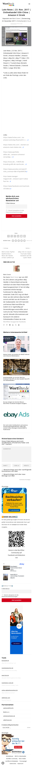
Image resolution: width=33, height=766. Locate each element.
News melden (22, 758)
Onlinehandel (21, 21)
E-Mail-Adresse (10, 203)
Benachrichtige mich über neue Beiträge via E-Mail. (13, 475)
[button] (3, 763)
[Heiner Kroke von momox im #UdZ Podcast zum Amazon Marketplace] (16, 344)
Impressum (20, 763)
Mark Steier (16, 18)
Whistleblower (9, 756)
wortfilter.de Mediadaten (11, 761)
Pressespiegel (23, 761)
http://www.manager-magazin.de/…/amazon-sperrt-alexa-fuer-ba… (15, 178)
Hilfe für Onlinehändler (20, 756)
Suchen (28, 727)
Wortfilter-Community (11, 758)
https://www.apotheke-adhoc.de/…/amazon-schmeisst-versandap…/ (14, 154)
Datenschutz (13, 763)
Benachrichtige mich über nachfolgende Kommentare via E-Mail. (16, 470)
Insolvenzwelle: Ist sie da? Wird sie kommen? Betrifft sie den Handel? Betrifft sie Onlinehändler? (16, 379)
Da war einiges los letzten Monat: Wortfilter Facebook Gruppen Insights (15, 402)
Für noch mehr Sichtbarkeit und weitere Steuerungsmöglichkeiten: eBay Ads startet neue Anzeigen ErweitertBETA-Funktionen (15, 427)
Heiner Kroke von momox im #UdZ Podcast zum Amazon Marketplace (16, 355)
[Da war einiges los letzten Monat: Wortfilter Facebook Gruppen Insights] (16, 392)
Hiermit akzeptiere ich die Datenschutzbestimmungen (15, 211)
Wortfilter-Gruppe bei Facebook (14, 322)
